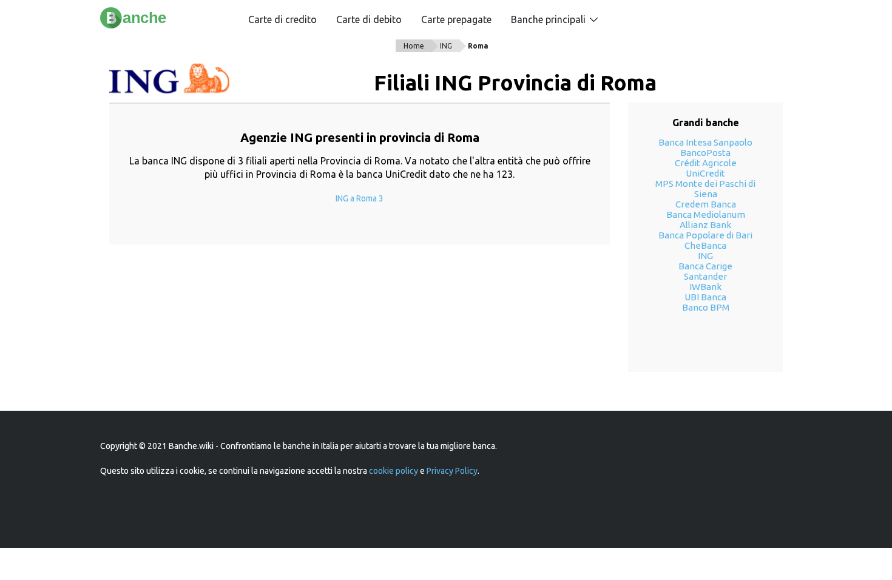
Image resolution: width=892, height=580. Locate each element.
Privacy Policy (452, 471)
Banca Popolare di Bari (705, 235)
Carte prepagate (456, 19)
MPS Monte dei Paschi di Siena (705, 188)
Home (414, 46)
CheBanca (705, 245)
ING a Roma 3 (359, 198)
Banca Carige (705, 266)
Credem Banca (705, 204)
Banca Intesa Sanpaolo (705, 142)
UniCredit (705, 173)
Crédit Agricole (706, 163)
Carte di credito (282, 19)
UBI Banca (705, 297)
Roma (478, 46)
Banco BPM (705, 307)
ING (446, 46)
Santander (705, 276)
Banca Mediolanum (705, 214)
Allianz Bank (705, 225)
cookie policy (393, 471)
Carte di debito (369, 19)
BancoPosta (705, 152)
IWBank (705, 287)
